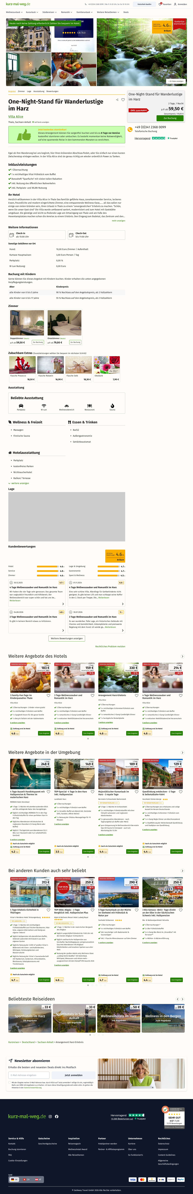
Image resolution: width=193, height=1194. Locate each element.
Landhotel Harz (60, 799)
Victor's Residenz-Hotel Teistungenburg (26, 917)
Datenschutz (163, 1144)
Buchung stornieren (17, 1149)
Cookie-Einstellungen (17, 1160)
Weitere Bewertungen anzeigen (67, 638)
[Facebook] (57, 1117)
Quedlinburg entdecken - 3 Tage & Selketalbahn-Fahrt (158, 793)
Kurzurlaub (31, 12)
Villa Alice (15, 117)
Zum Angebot (44, 733)
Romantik (65, 12)
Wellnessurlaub (13, 12)
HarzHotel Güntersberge (152, 799)
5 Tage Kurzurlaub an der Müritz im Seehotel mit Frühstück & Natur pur (114, 912)
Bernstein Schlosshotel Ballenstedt (112, 799)
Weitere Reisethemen (107, 12)
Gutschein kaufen (144, 4)
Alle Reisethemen (76, 1155)
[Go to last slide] (177, 999)
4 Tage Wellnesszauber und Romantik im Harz (156, 696)
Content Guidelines (166, 1155)
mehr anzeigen (118, 221)
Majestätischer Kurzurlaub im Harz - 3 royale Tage (113, 793)
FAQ (10, 1155)
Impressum (163, 1149)
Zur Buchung (38, 342)
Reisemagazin (74, 1144)
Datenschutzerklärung (32, 1088)
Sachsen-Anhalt (46, 1042)
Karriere (131, 1144)
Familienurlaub (83, 12)
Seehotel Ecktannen (106, 920)
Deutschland (28, 1042)
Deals (126, 12)
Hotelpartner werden (107, 1144)
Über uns (132, 1149)
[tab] (90, 1035)
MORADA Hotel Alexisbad (20, 802)
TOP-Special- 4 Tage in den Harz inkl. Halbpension (70, 793)
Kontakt (11, 1144)
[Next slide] (182, 999)
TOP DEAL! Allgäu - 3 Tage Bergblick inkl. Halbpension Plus (71, 911)
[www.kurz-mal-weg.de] (18, 4)
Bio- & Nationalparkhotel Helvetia (156, 920)
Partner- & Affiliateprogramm (111, 1149)
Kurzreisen (14, 1042)
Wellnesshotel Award (77, 1149)
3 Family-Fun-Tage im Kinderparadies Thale (21, 696)
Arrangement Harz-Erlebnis (112, 695)
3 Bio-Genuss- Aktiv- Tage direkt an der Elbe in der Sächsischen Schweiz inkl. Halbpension (159, 912)
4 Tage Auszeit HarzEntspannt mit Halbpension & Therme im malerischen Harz (27, 794)
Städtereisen (48, 12)
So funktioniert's (135, 1155)
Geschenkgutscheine (47, 1144)
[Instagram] (50, 1117)
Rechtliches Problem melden (110, 646)
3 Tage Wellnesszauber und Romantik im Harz (68, 696)
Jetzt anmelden (73, 1075)
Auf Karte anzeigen (41, 122)
